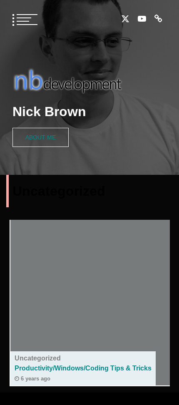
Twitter (125, 18)
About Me (40, 137)
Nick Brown (49, 111)
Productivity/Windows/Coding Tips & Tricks (83, 368)
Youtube (142, 18)
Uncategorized (38, 358)
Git (158, 18)
